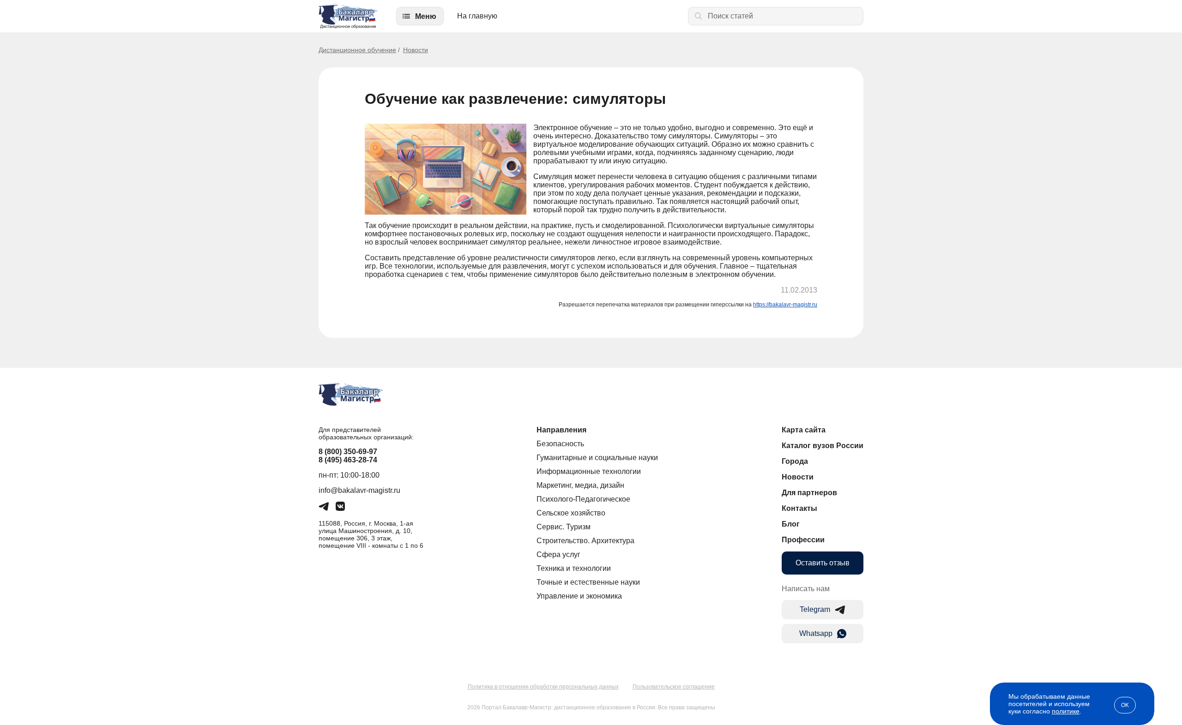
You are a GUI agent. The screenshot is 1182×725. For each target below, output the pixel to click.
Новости (415, 50)
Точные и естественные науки (588, 582)
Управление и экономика (579, 596)
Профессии (803, 540)
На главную (477, 16)
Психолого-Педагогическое (583, 499)
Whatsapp (815, 633)
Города (795, 461)
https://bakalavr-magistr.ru (785, 304)
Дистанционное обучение (357, 50)
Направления (561, 430)
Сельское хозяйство (571, 513)
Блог (791, 524)
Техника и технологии (574, 568)
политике (1065, 711)
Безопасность (560, 444)
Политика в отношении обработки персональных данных (543, 686)
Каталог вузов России (822, 445)
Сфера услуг (558, 554)
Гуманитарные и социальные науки (597, 457)
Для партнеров (809, 493)
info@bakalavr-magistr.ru (359, 490)
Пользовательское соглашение (674, 686)
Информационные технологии (589, 471)
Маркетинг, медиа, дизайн (580, 485)
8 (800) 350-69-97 (348, 451)
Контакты (799, 508)
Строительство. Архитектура (585, 541)
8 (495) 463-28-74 (348, 460)
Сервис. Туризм (564, 527)
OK (1125, 705)
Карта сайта (804, 430)
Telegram (815, 609)
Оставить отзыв (823, 563)
